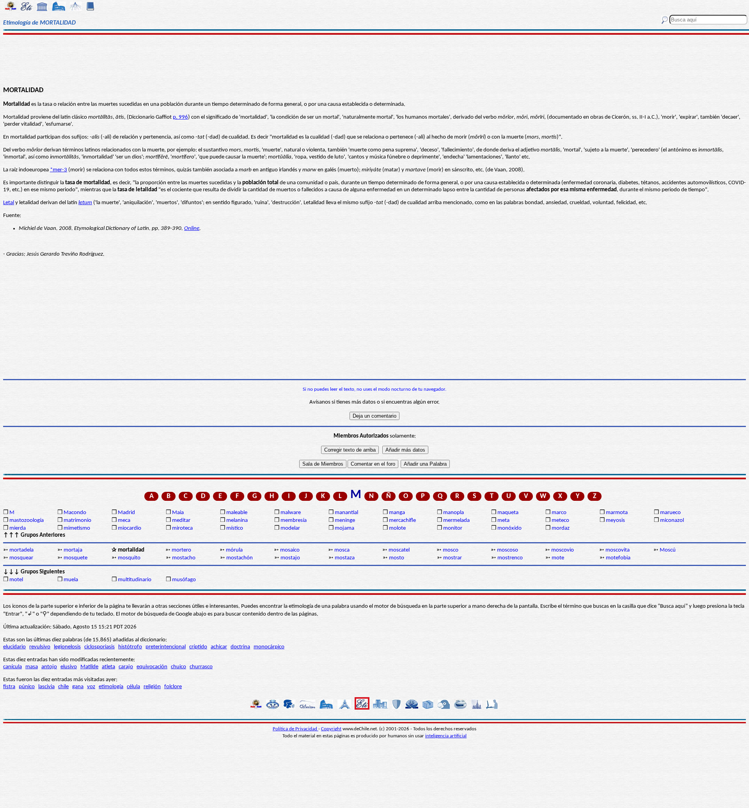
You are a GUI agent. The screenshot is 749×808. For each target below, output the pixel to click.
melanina (237, 520)
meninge (345, 520)
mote (558, 558)
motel (16, 580)
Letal (8, 203)
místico (234, 528)
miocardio (129, 528)
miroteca (182, 528)
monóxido (509, 528)
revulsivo (39, 647)
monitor (452, 528)
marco (559, 513)
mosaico (290, 550)
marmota (617, 513)
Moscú (668, 550)
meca (124, 520)
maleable (236, 513)
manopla (453, 513)
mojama (344, 528)
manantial (346, 513)
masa (31, 667)
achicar (219, 647)
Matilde (89, 667)
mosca (342, 550)
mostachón (239, 558)
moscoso (507, 550)
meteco (560, 520)
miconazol (672, 520)
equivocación (152, 667)
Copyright (331, 728)
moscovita (617, 550)
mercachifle (402, 520)
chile (63, 687)
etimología (111, 687)
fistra (9, 687)
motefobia (618, 558)
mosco (450, 550)
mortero (181, 550)
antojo (49, 667)
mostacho (183, 558)
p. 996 (180, 117)
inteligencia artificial (446, 736)
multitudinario (134, 580)
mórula (234, 550)
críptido (198, 647)
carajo (126, 667)
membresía (293, 520)
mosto (396, 558)
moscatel (399, 550)
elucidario (14, 647)
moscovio (562, 550)
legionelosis (67, 647)
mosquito (129, 558)
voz (91, 687)
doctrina (240, 647)
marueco (670, 513)
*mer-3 (58, 170)
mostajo (290, 558)
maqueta (507, 513)
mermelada (456, 520)
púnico (27, 687)
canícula (12, 667)
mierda (17, 528)
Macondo (75, 513)
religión (152, 687)
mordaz (561, 528)
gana (77, 687)
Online (191, 228)
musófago (184, 580)
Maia (178, 513)
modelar (290, 528)
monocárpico (269, 647)
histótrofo (130, 647)
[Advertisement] (375, 59)
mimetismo (77, 528)
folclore (173, 687)
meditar (181, 520)
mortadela (21, 550)
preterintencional (166, 647)
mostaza (345, 558)
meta (503, 520)
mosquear (21, 558)
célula (133, 687)
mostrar (452, 558)
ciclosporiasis (99, 647)
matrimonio (77, 520)
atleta (108, 667)
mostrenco (510, 558)
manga (397, 513)
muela (71, 580)
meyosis (615, 520)
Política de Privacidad (295, 728)
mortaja (73, 550)
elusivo (68, 667)
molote (397, 528)
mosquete (75, 558)
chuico (178, 667)
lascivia (46, 687)
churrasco (201, 667)
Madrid (126, 513)
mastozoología (26, 520)
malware (290, 513)
